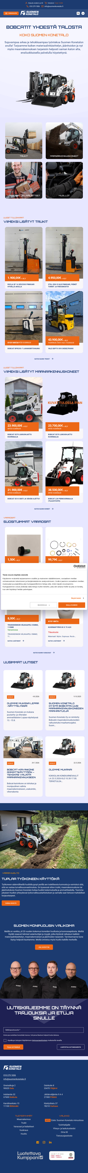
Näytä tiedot (76, 598)
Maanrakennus (24, 1119)
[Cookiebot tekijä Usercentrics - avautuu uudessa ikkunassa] (75, 566)
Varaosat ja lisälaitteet (24, 1126)
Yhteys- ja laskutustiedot (64, 1128)
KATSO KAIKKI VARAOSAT (42, 653)
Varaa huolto (10, 903)
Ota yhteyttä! (44, 947)
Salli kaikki (71, 605)
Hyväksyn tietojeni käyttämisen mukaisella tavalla (35, 1040)
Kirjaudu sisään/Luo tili (35, 3)
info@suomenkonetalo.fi (53, 6)
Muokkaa (42, 605)
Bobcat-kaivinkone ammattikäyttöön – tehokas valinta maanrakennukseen (21, 773)
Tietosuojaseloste (64, 1136)
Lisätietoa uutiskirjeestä (70, 1047)
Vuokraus (23, 1130)
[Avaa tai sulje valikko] (83, 13)
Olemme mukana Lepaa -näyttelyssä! (23, 704)
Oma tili (64, 1132)
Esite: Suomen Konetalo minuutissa (67, 1120)
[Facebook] (38, 1143)
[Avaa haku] (78, 13)
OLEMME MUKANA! (60, 769)
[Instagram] (44, 1143)
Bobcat (10, 697)
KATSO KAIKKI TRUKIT (42, 359)
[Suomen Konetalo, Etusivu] (30, 14)
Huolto (24, 1134)
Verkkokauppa (12, 13)
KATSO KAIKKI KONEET (42, 509)
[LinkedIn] (50, 1143)
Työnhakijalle (64, 1125)
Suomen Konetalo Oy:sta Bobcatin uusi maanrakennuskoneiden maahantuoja (66, 707)
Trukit (23, 1123)
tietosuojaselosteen (39, 1040)
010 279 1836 (35, 6)
